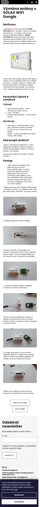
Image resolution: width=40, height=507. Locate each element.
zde (16, 489)
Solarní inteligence (10, 470)
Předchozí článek (20, 403)
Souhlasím (19, 502)
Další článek (20, 409)
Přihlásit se (9, 455)
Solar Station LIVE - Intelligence (15, 477)
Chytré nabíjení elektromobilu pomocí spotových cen (18, 473)
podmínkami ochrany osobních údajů (19, 447)
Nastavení (19, 495)
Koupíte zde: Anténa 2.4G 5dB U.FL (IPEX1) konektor (18, 155)
